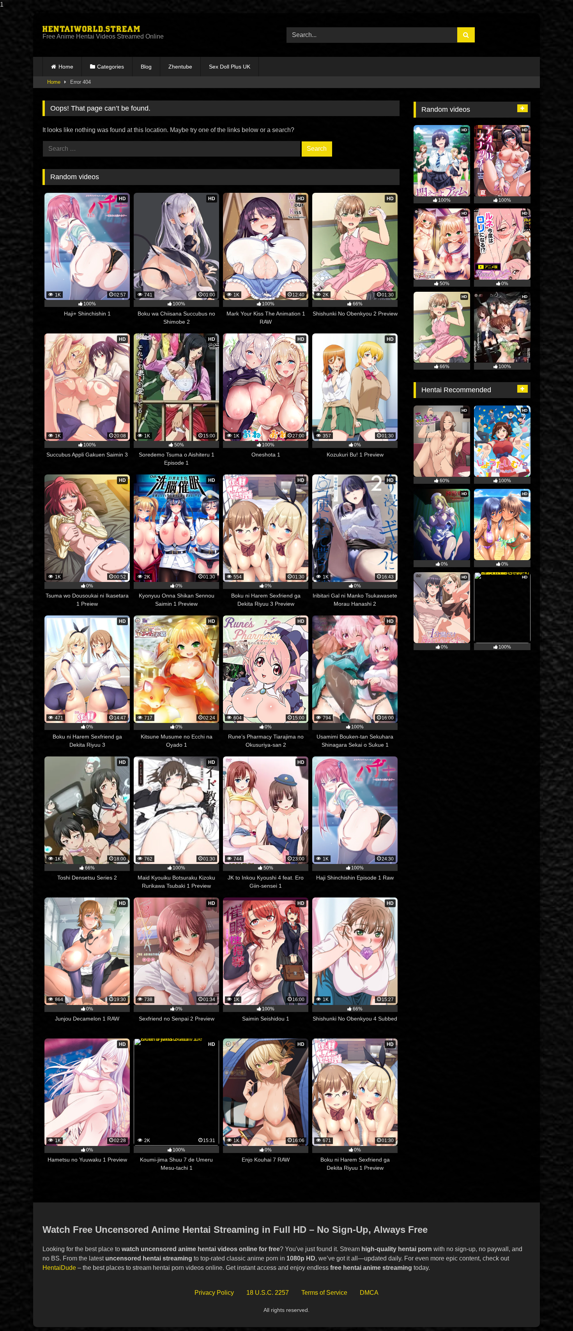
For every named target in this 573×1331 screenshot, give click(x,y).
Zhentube (180, 66)
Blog (146, 66)
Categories (110, 66)
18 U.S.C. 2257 (267, 1292)
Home (65, 66)
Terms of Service (324, 1292)
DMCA (369, 1292)
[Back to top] (548, 1309)
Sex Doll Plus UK (229, 66)
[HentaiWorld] (91, 29)
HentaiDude (59, 1267)
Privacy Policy (214, 1292)
